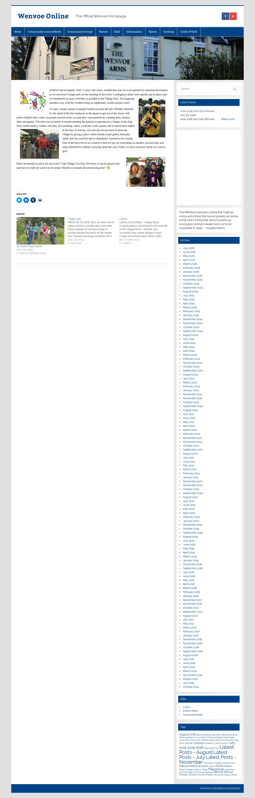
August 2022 (190, 410)
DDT (232, 740)
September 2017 (193, 611)
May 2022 (188, 422)
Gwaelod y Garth (212, 743)
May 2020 (189, 508)
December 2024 (192, 319)
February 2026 (191, 267)
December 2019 (192, 524)
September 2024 (193, 331)
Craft (211, 740)
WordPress (219, 788)
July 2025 (188, 295)
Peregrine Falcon (194, 770)
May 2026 (189, 256)
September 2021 (193, 449)
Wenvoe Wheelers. (205, 775)
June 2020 (189, 505)
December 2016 (192, 639)
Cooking (168, 31)
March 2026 (190, 263)
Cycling (226, 740)
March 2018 (190, 588)
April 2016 (189, 667)
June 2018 (189, 576)
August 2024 (190, 335)
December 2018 (192, 564)
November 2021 (192, 441)
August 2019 (190, 536)
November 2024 (192, 323)
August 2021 (190, 453)
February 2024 (191, 358)
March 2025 (190, 307)
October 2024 (191, 327)
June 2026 (189, 252)
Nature (103, 31)
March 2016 (190, 671)
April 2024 (189, 350)
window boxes (230, 775)
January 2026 (191, 271)
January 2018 (191, 596)
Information (134, 31)
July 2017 (188, 619)
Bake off (200, 735)
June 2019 (189, 544)
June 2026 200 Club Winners (197, 111)
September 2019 (193, 532)
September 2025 (193, 287)
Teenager (209, 772)
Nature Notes (188, 766)
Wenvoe (218, 772)
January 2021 (190, 477)
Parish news (223, 766)
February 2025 (191, 311)
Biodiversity (227, 735)
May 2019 (188, 548)
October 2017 (191, 607)
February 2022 (191, 433)
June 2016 (189, 663)
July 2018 (188, 572)
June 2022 (189, 418)
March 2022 (190, 429)
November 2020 (193, 485)
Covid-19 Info (188, 31)
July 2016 (188, 659)
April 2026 (189, 259)
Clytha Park (184, 740)
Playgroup (216, 769)
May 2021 (188, 465)
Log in (186, 707)
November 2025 (192, 279)
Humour (224, 743)
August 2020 (190, 497)
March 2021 (190, 469)
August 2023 (190, 374)
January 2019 (191, 560)
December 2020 (192, 481)
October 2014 (191, 686)
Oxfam (212, 766)
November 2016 (192, 643)
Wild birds (218, 775)
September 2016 (193, 651)
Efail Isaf (188, 743)
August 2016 (190, 655)
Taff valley (188, 772)
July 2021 (188, 457)
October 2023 (191, 366)
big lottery (216, 735)
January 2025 (191, 315)
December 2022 (192, 394)
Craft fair (218, 740)
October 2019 (191, 528)
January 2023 (191, 390)
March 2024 (190, 354)
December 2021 (192, 437)
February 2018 (191, 592)
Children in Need (214, 737)
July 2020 (188, 501)
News (17, 31)
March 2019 (190, 556)
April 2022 (189, 425)
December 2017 (192, 600)
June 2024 (189, 343)
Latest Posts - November (207, 759)
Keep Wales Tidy (211, 748)
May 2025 (188, 299)
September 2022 (193, 406)
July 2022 (188, 414)
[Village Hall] (93, 231)
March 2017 (190, 627)
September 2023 (193, 370)
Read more (228, 119)
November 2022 (192, 398)
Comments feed (193, 714)
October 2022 (191, 402)
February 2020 (191, 516)
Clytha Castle (228, 737)
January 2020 (191, 520)
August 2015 (190, 678)
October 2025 (191, 283)
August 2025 (190, 291)
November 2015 (192, 675)
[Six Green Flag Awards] (40, 230)
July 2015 (188, 682)
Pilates (205, 770)
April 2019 (189, 552)
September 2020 (193, 493)
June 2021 (189, 461)
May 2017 (188, 623)
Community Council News (44, 31)
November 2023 (192, 362)
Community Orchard (199, 740)
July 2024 (188, 339)
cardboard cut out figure (196, 737)
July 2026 (188, 248)
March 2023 (190, 382)
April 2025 (189, 303)
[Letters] (145, 231)
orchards (203, 766)
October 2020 (191, 489)
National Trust (228, 763)
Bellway (207, 735)
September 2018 (193, 568)
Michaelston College (213, 763)
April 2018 (189, 584)
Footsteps (198, 743)
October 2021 (191, 445)
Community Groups (79, 31)
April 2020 (189, 512)
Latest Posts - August (206, 749)
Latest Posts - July (203, 754)
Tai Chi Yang (199, 772)
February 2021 (191, 473)
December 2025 (192, 275)
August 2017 (190, 615)
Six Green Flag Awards (29, 246)
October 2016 (191, 647)
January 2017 (190, 635)
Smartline (235, 788)
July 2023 (188, 378)
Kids (117, 31)
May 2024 (188, 347)
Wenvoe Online (43, 15)
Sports (153, 31)
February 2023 (191, 386)
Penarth (182, 770)
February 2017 (191, 631)
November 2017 (192, 603)
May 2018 (188, 580)
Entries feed (190, 710)
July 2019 (188, 540)
